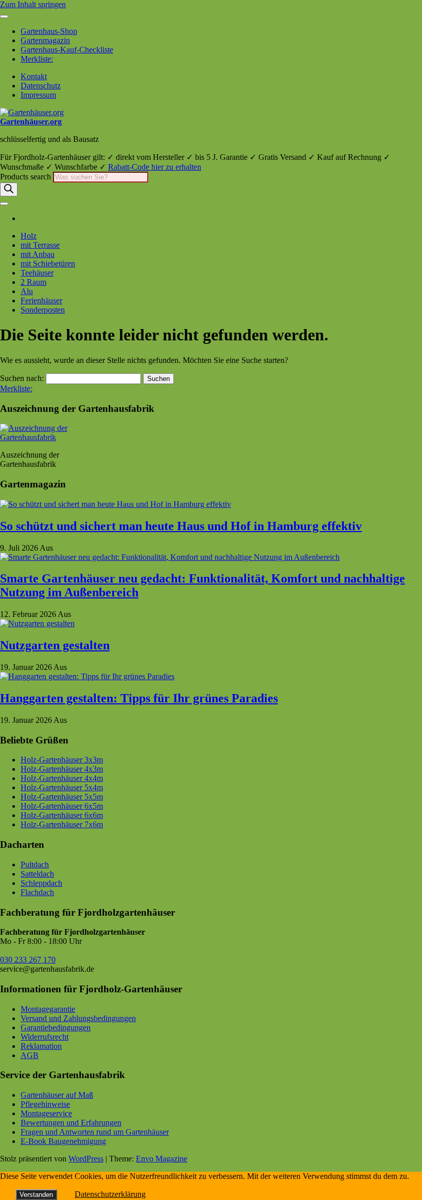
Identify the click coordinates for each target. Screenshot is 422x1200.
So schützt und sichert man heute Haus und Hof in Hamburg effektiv (181, 526)
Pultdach (35, 864)
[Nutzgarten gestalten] (37, 623)
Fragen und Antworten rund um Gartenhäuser (95, 1132)
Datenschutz (41, 85)
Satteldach (37, 873)
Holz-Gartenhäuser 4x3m (62, 769)
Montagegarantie (48, 1009)
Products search (26, 176)
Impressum (38, 94)
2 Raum (33, 282)
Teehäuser (37, 272)
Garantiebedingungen (56, 1027)
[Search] (8, 189)
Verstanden (36, 1194)
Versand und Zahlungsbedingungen (78, 1018)
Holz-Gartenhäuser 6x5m (62, 806)
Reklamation (41, 1046)
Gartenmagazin (45, 40)
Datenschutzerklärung (110, 1194)
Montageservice (46, 1113)
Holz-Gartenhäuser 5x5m (62, 796)
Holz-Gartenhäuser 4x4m (62, 778)
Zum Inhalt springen (33, 4)
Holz (29, 235)
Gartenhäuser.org (31, 121)
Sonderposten (43, 309)
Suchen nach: (22, 378)
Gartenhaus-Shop (49, 31)
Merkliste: (37, 58)
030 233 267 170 (28, 959)
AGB (30, 1055)
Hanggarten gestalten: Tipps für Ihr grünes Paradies (139, 698)
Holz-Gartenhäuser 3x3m (62, 759)
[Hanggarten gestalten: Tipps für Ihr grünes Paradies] (87, 676)
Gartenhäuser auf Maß (57, 1094)
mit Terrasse (40, 245)
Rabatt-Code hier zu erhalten (154, 166)
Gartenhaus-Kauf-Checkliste (67, 49)
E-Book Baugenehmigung (63, 1141)
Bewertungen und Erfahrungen (71, 1122)
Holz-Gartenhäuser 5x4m (62, 787)
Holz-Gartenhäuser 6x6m (62, 815)
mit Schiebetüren (48, 263)
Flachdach (37, 892)
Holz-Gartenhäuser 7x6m (62, 824)
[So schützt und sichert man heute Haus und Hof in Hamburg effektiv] (115, 504)
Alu (27, 291)
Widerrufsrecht (44, 1036)
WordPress (85, 1158)
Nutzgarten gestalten (55, 645)
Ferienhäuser (41, 300)
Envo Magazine (161, 1158)
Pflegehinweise (45, 1104)
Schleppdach (41, 883)
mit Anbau (38, 254)
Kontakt (34, 76)
